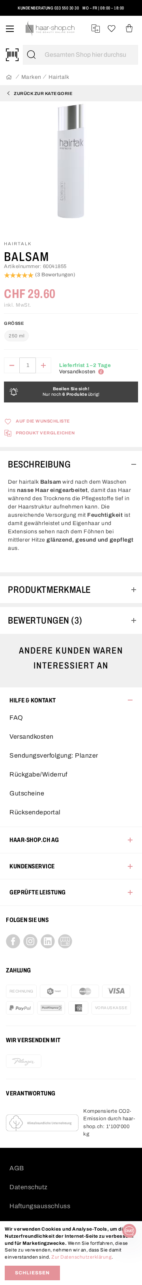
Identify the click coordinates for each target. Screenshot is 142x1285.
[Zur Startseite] (9, 77)
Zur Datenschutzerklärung (81, 1257)
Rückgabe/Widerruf (38, 774)
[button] (13, 11)
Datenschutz (28, 1187)
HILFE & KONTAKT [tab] (32, 700)
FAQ (16, 717)
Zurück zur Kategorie (43, 93)
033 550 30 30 (66, 8)
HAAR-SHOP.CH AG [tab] (34, 839)
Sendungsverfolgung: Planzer (53, 755)
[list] (71, 167)
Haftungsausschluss (39, 1206)
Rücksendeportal (35, 812)
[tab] (71, 464)
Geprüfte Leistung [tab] (37, 892)
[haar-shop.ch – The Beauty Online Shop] (50, 28)
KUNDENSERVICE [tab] (32, 866)
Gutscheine (26, 793)
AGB (16, 1168)
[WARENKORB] (129, 29)
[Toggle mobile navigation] (10, 28)
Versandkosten (31, 736)
